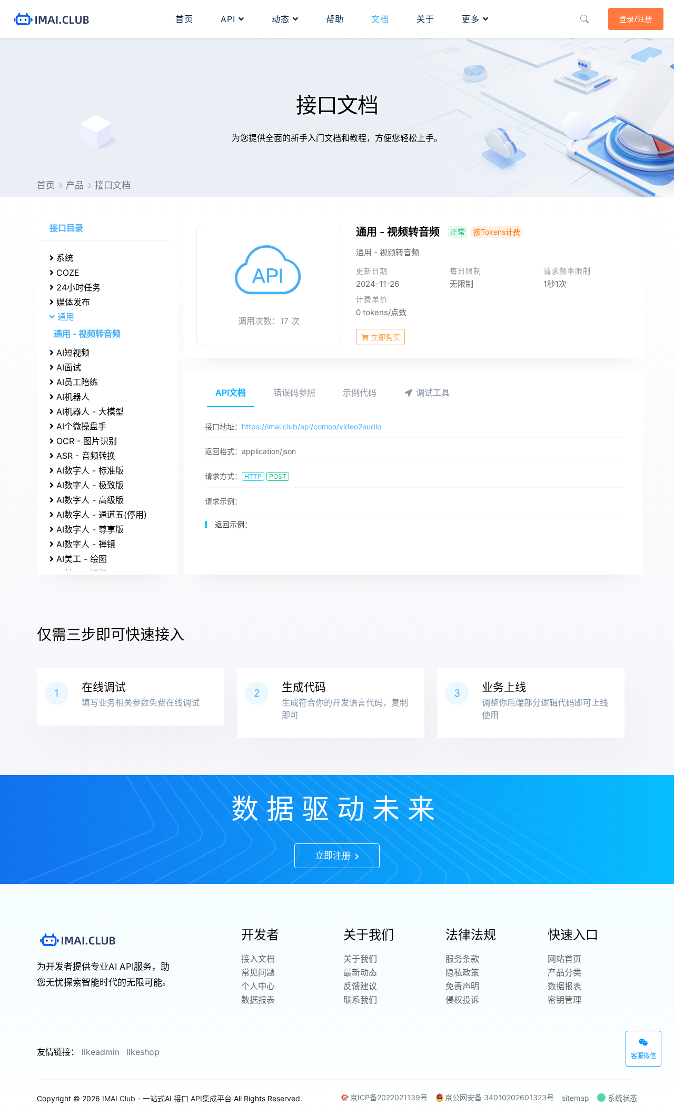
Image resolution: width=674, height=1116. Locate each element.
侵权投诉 (462, 999)
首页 (46, 185)
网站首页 (564, 958)
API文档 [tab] (230, 392)
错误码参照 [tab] (294, 392)
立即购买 (384, 337)
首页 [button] (184, 19)
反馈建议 (360, 986)
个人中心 (258, 986)
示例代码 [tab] (359, 392)
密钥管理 (564, 999)
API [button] (230, 19)
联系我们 (360, 999)
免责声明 (462, 986)
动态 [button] (282, 19)
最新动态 (360, 972)
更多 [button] (472, 19)
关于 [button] (425, 19)
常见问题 (258, 972)
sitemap (575, 1097)
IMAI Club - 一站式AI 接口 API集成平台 (167, 1098)
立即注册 (334, 855)
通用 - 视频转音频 (87, 333)
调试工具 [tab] (431, 392)
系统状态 (621, 1097)
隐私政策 (462, 972)
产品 (75, 185)
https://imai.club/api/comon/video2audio (311, 426)
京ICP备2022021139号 (389, 1097)
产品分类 (564, 972)
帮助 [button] (335, 19)
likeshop (143, 1052)
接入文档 (258, 958)
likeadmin (101, 1052)
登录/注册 (635, 19)
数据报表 (258, 999)
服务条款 (462, 958)
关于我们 (360, 958)
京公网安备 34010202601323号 (499, 1097)
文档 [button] (380, 19)
